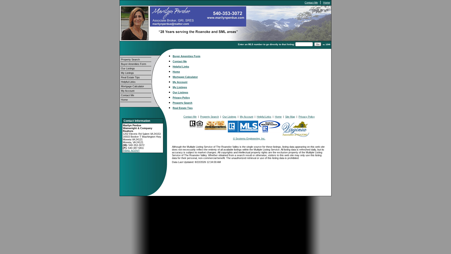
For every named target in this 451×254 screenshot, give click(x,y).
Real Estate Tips (130, 77)
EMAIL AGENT (131, 150)
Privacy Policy (181, 97)
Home (326, 2)
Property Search (130, 59)
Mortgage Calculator (132, 86)
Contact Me (311, 2)
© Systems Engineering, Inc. (249, 138)
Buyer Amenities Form (133, 64)
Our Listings (128, 68)
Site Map (290, 116)
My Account (127, 90)
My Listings (127, 72)
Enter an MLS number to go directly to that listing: (266, 44)
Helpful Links (128, 81)
